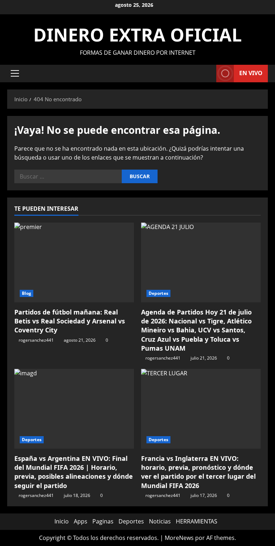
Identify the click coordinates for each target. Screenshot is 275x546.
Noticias (160, 521)
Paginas (103, 521)
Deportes (158, 293)
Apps (80, 521)
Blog (26, 293)
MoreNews (179, 538)
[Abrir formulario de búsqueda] (209, 74)
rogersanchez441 (36, 340)
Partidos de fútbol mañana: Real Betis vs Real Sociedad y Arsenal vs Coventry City (69, 321)
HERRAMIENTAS (196, 521)
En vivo (250, 73)
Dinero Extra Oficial (137, 35)
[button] (15, 73)
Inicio (61, 521)
